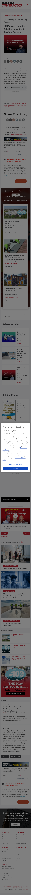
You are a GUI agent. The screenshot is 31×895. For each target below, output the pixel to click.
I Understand (16, 468)
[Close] (28, 424)
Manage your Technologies (15, 464)
